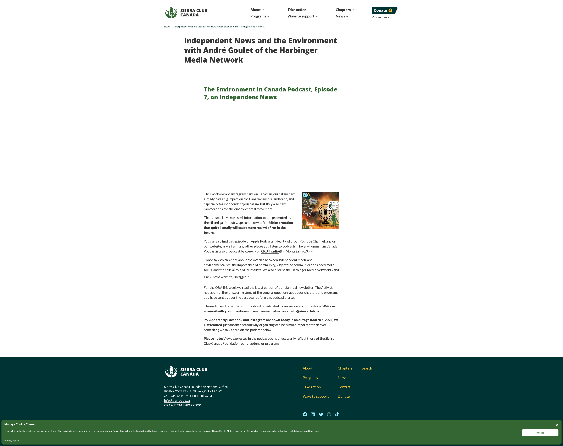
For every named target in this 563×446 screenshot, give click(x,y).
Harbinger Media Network (310, 270)
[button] (557, 424)
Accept (540, 432)
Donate (380, 10)
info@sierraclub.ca (177, 400)
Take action (297, 9)
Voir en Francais (382, 17)
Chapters (343, 9)
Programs (258, 16)
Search (367, 368)
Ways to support (301, 16)
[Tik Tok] (337, 414)
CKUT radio (270, 251)
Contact (344, 387)
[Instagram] (329, 414)
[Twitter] (321, 414)
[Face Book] (305, 414)
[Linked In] (313, 414)
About (255, 9)
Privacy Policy (11, 440)
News (340, 16)
